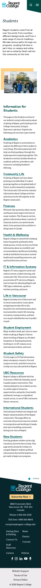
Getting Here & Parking (12, 533)
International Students (18, 407)
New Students (12, 436)
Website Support (20, 571)
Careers (10, 553)
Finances (9, 205)
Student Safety (13, 353)
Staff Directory (11, 546)
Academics (10, 138)
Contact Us (11, 540)
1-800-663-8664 (25, 520)
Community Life (13, 174)
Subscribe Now (19, 496)
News (25, 531)
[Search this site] (30, 4)
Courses (26, 542)
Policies (25, 553)
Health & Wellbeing (16, 234)
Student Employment (17, 327)
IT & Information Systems (19, 266)
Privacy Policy (20, 580)
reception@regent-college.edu (20, 525)
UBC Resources (13, 372)
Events (25, 537)
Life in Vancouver (14, 295)
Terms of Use (20, 576)
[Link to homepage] (11, 5)
